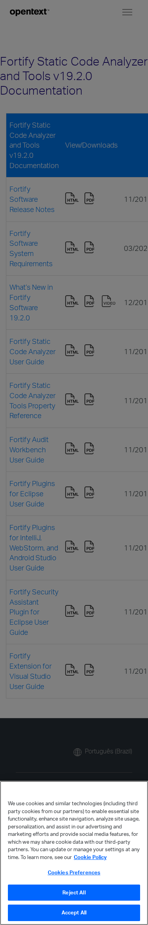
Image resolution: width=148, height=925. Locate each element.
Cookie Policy (90, 857)
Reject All (73, 892)
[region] (74, 853)
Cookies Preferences (74, 872)
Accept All (74, 912)
